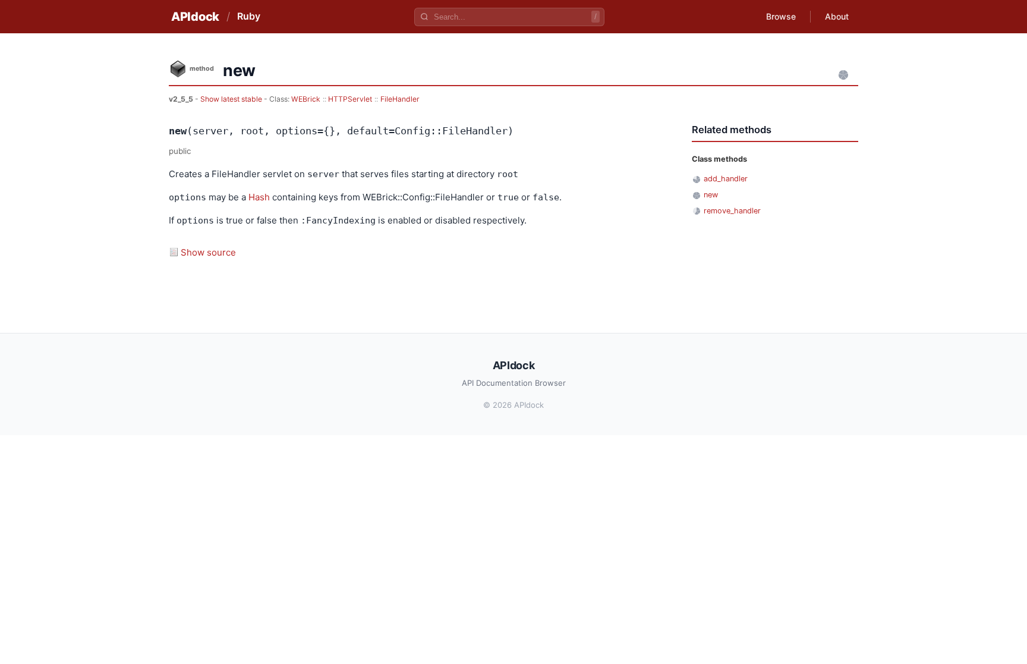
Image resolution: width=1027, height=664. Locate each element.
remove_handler (732, 210)
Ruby (248, 16)
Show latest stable (232, 99)
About (837, 16)
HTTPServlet (350, 99)
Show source (208, 252)
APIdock (195, 17)
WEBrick (305, 99)
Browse (781, 16)
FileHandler (400, 99)
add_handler (726, 178)
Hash (259, 197)
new (711, 194)
